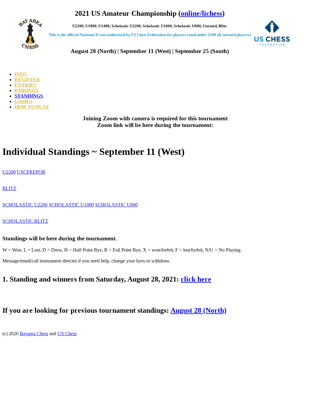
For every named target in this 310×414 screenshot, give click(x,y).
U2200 (9, 172)
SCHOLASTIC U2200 (25, 204)
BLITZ (9, 188)
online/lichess (201, 13)
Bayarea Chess (34, 333)
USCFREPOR (31, 172)
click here (196, 279)
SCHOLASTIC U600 (116, 204)
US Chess (67, 333)
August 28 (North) (198, 310)
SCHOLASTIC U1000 (71, 204)
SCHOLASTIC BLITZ (25, 221)
